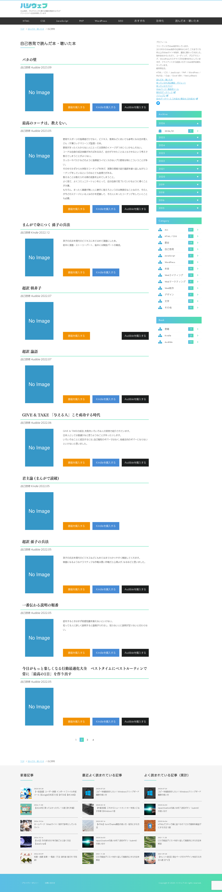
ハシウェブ (34, 5)
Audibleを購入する (135, 107)
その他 (168, 307)
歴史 (167, 242)
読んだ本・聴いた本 (187, 20)
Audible (169, 342)
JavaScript (62, 20)
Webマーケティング (175, 281)
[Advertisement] (179, 396)
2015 (161, 208)
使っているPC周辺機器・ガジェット (171, 83)
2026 (162, 123)
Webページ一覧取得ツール (167, 89)
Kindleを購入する (106, 107)
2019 (161, 184)
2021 (162, 168)
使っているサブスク (164, 86)
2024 (162, 145)
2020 (162, 176)
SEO (120, 20)
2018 (161, 192)
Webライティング (174, 275)
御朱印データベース (164, 92)
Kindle (168, 335)
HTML (26, 20)
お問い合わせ (50, 883)
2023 (162, 153)
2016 (161, 200)
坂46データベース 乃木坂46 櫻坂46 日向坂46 (175, 98)
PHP (81, 20)
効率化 (160, 20)
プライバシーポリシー (30, 883)
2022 (162, 161)
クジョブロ (160, 95)
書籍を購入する (76, 107)
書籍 (167, 329)
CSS (43, 20)
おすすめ (139, 20)
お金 (167, 268)
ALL (166, 229)
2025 (162, 137)
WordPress (101, 20)
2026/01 (169, 131)
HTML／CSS (171, 236)
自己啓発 (169, 249)
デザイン (169, 294)
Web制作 (169, 288)
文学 (167, 301)
